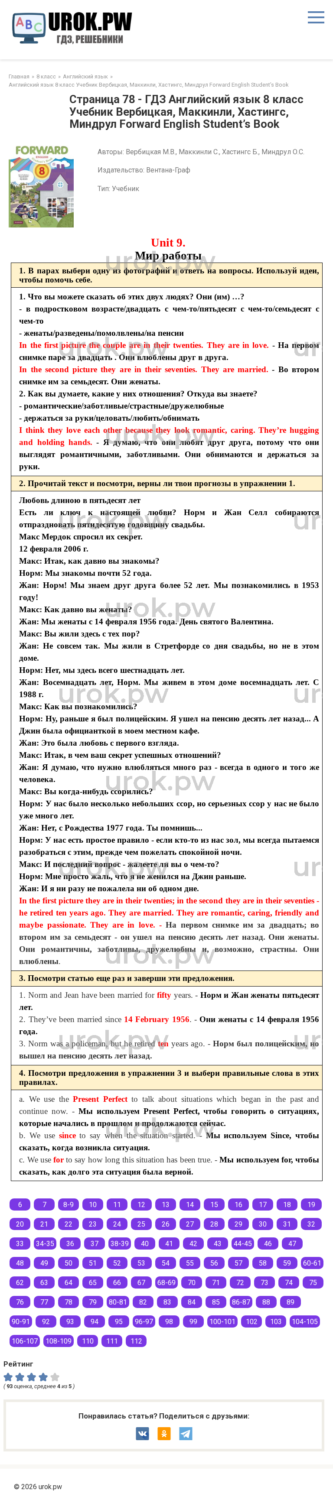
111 (112, 1341)
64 (68, 1283)
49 (44, 1263)
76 (20, 1302)
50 (68, 1263)
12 (141, 1205)
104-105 (305, 1322)
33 (20, 1244)
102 (252, 1322)
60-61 (312, 1263)
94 (94, 1322)
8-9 (68, 1205)
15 (214, 1205)
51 (93, 1263)
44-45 (243, 1244)
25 (141, 1224)
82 (143, 1302)
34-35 (45, 1244)
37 (94, 1244)
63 (44, 1283)
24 (117, 1224)
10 (93, 1205)
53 (141, 1263)
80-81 (118, 1302)
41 (169, 1244)
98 (169, 1322)
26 (166, 1224)
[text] (56, 1377)
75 (313, 1283)
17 (263, 1205)
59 (287, 1263)
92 (46, 1322)
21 (44, 1224)
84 (192, 1302)
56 (214, 1263)
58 (263, 1263)
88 (266, 1302)
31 (287, 1224)
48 (20, 1263)
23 (93, 1224)
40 (145, 1244)
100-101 (222, 1322)
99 (193, 1322)
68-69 (166, 1283)
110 (88, 1341)
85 (216, 1302)
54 (166, 1263)
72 (240, 1283)
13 (166, 1205)
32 (311, 1224)
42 (193, 1244)
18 (287, 1205)
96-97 (144, 1322)
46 (268, 1244)
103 (276, 1322)
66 (117, 1283)
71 (216, 1283)
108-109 (59, 1341)
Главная (19, 76)
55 (190, 1263)
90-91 (21, 1322)
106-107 (25, 1341)
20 (20, 1224)
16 (238, 1205)
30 (263, 1224)
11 (117, 1205)
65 (93, 1283)
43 (218, 1244)
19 (311, 1205)
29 (238, 1224)
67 (141, 1283)
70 (192, 1283)
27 (190, 1224)
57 (238, 1263)
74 (289, 1283)
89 (290, 1302)
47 (292, 1244)
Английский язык (85, 76)
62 (20, 1283)
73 (264, 1283)
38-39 (120, 1244)
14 (190, 1205)
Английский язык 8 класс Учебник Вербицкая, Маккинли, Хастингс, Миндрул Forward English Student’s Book (148, 84)
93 (70, 1322)
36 (70, 1244)
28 (214, 1224)
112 (136, 1341)
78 (68, 1302)
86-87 (241, 1302)
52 (117, 1263)
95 (119, 1322)
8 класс (46, 76)
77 (44, 1302)
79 (93, 1302)
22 (68, 1224)
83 (167, 1302)
